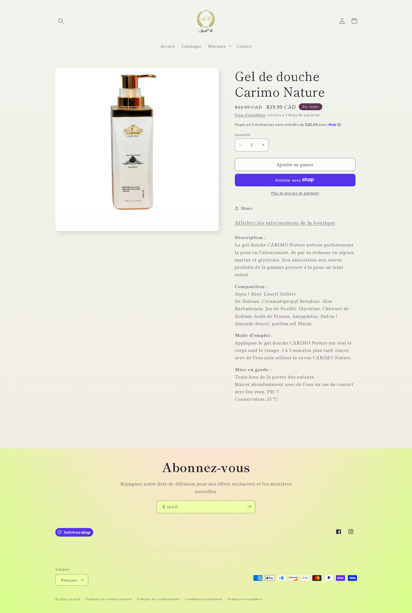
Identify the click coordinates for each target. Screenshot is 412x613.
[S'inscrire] (249, 506)
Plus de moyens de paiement (295, 192)
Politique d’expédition (244, 599)
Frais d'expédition (250, 114)
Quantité (243, 134)
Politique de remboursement (109, 599)
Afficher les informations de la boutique (285, 222)
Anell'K (74, 599)
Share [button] (247, 208)
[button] (61, 21)
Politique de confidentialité (158, 599)
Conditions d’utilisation (203, 599)
